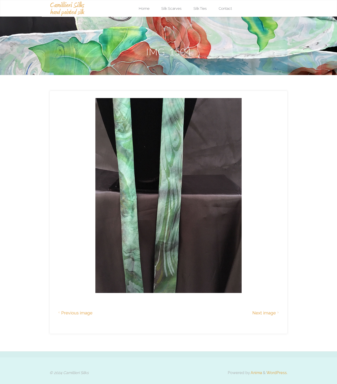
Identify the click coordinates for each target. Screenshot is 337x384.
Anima (256, 372)
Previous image (76, 312)
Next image (264, 312)
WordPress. (276, 372)
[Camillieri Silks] (67, 8)
